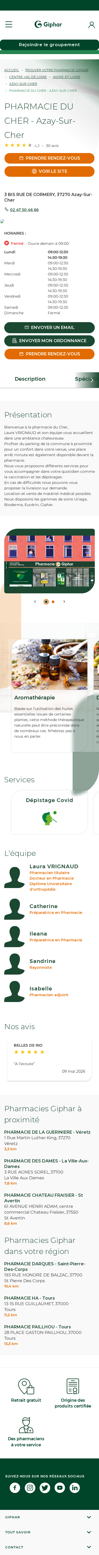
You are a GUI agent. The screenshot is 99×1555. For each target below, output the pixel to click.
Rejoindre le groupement (49, 44)
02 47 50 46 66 (24, 209)
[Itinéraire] (49, 221)
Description (30, 379)
